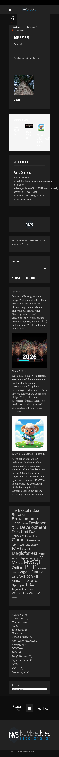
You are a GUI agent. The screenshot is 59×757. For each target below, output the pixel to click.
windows (14, 597)
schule (15, 577)
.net (14, 510)
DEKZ (15, 648)
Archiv (15, 685)
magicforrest (24, 553)
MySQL (33, 562)
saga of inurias (31, 572)
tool (26, 589)
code (16, 523)
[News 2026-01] (29, 126)
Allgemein (20, 30)
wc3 (32, 593)
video (32, 590)
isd (38, 541)
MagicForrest (19, 656)
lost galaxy (31, 545)
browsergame (25, 519)
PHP (30, 567)
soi (30, 580)
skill (34, 576)
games (31, 540)
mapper (24, 558)
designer (37, 523)
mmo (21, 563)
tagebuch (18, 589)
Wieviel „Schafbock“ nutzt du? (43, 140)
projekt (14, 573)
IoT (14, 625)
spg (15, 585)
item (15, 544)
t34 (29, 585)
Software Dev (19, 660)
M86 (14, 652)
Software (17, 629)
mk (15, 562)
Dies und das (24, 532)
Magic (17, 26)
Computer (17, 618)
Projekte (16, 644)
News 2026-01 (28, 135)
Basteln (24, 510)
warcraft (18, 593)
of (43, 563)
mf (42, 558)
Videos (15, 668)
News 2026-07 (17, 130)
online (17, 567)
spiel (21, 585)
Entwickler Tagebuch (23, 640)
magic (27, 549)
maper (15, 558)
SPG (14, 664)
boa (35, 510)
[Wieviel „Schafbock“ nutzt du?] (41, 127)
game (18, 539)
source (37, 581)
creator (25, 524)
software (18, 581)
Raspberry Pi (19, 672)
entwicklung (31, 536)
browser (19, 514)
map (42, 554)
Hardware (17, 622)
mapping (34, 558)
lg (22, 544)
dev (15, 527)
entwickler (18, 535)
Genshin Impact (20, 636)
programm (42, 568)
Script (24, 576)
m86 (17, 548)
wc (26, 594)
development (33, 527)
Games (15, 633)
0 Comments (30, 26)
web (40, 593)
